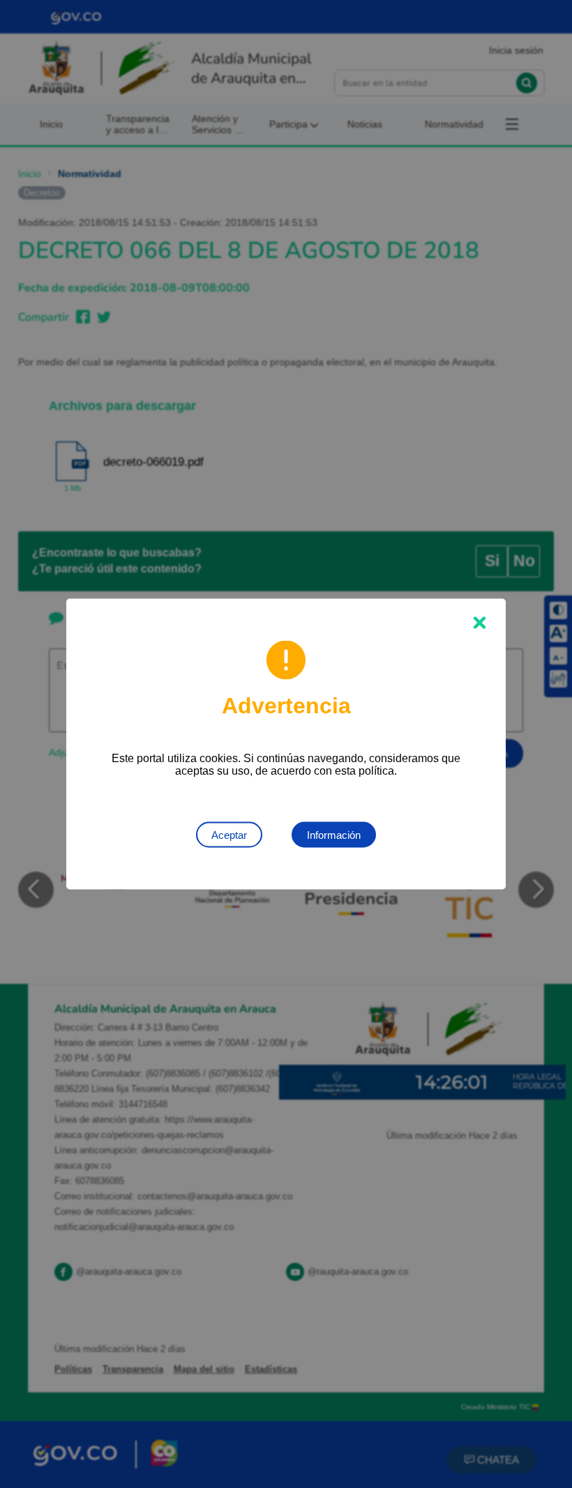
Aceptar (229, 835)
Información (334, 835)
